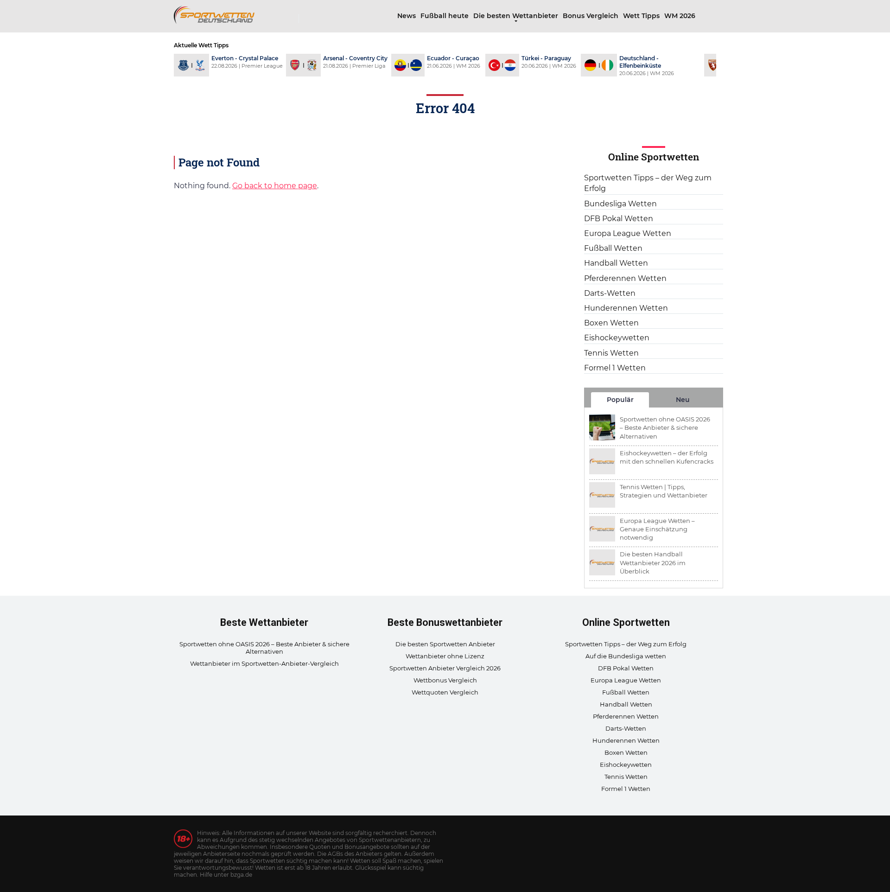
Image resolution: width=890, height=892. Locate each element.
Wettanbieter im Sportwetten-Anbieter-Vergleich (264, 663)
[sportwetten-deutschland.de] (214, 13)
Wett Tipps (641, 16)
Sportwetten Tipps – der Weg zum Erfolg (648, 183)
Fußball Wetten (613, 248)
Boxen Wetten (611, 323)
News (406, 16)
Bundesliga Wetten (620, 203)
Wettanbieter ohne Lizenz (445, 656)
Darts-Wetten (610, 293)
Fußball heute (444, 16)
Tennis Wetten (611, 353)
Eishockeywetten (616, 337)
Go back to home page (274, 185)
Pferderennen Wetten (625, 278)
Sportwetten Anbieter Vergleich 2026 (445, 668)
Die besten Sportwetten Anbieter (445, 644)
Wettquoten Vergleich (445, 692)
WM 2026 (679, 16)
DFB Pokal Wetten (618, 218)
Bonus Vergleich (590, 16)
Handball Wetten (616, 263)
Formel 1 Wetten (615, 367)
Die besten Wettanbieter (515, 16)
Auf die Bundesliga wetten (625, 656)
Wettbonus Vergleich (445, 680)
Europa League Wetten (627, 233)
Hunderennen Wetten (626, 308)
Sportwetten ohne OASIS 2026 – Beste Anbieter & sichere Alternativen (264, 647)
